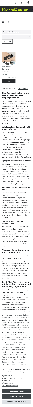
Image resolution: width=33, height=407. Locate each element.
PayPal (7, 381)
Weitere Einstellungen (10, 385)
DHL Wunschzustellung (14, 378)
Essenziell (8, 376)
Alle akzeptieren (16, 391)
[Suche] (22, 3)
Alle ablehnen (16, 396)
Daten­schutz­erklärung (16, 372)
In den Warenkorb (8, 81)
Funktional (9, 383)
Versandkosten (23, 88)
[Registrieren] (15, 3)
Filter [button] (8, 41)
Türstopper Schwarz (6, 68)
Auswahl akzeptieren (16, 402)
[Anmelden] (9, 3)
